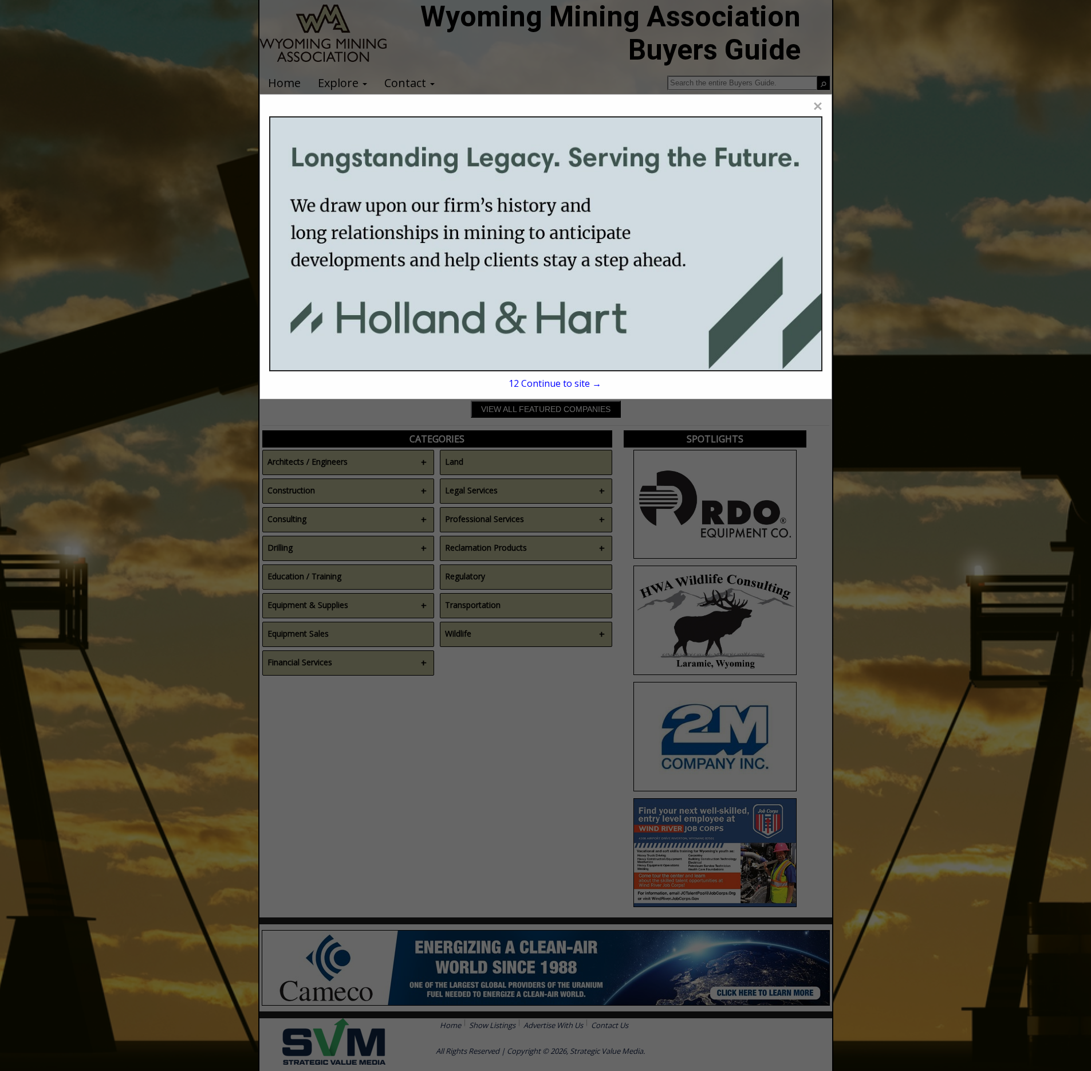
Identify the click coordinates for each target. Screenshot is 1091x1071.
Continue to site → (555, 383)
